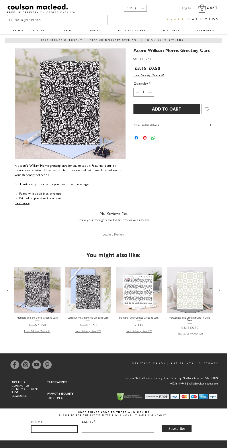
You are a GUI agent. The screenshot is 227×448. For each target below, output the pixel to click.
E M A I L (87, 421)
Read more (22, 203)
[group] (113, 301)
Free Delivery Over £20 (148, 75)
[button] (135, 8)
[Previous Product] (7, 289)
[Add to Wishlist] (207, 109)
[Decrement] (137, 92)
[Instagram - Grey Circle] (25, 364)
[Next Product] (219, 289)
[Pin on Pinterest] (144, 138)
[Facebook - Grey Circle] (14, 364)
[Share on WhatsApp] (153, 138)
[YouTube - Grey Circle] (36, 364)
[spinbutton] (143, 92)
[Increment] (150, 92)
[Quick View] (37, 290)
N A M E (37, 421)
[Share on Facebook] (136, 138)
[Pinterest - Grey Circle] (47, 364)
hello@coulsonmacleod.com (203, 384)
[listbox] (135, 8)
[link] (202, 8)
